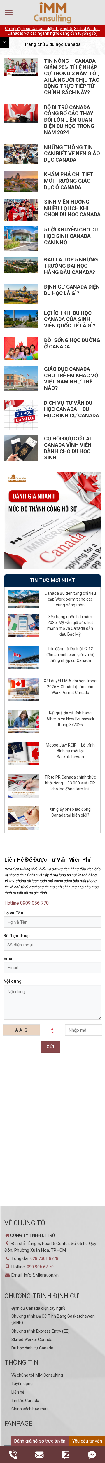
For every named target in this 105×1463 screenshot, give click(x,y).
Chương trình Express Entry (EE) (40, 1331)
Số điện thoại (17, 935)
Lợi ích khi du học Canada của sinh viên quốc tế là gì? (69, 319)
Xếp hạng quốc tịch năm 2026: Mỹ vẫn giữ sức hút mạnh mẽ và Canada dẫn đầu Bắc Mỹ (70, 625)
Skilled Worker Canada (31, 1339)
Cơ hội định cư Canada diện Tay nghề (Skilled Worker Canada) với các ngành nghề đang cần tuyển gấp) (52, 31)
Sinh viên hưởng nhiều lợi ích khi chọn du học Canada (72, 208)
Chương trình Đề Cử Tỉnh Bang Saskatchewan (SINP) (53, 1319)
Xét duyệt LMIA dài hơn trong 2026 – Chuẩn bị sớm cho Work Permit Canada (70, 687)
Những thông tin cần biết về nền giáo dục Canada (72, 153)
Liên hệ (17, 1392)
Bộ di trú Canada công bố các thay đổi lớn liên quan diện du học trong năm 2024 (69, 119)
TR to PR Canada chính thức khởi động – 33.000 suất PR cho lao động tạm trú (70, 783)
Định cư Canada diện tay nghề (38, 1308)
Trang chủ (34, 44)
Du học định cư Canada (32, 1348)
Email (9, 958)
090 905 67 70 (40, 1267)
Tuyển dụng (22, 1383)
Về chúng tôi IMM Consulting (37, 1375)
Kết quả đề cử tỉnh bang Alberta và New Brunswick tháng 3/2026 (70, 719)
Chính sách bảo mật (29, 1409)
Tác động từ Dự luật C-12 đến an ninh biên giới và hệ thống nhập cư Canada (70, 654)
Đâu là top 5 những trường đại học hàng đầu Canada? (71, 266)
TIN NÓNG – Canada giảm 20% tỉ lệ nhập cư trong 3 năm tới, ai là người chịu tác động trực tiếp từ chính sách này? (71, 76)
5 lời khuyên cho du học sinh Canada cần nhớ (71, 235)
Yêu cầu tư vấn (87, 1441)
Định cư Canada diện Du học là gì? (72, 290)
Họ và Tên (13, 913)
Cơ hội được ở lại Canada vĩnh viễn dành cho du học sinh (68, 448)
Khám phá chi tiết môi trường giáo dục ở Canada (68, 180)
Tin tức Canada (25, 1400)
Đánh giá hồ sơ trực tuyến (39, 1441)
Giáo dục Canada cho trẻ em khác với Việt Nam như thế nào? (72, 378)
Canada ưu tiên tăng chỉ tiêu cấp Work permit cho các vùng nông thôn (70, 599)
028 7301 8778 (44, 1258)
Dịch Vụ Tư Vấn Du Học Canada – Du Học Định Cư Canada (71, 409)
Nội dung (13, 981)
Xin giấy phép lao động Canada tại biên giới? (70, 812)
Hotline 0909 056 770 (26, 903)
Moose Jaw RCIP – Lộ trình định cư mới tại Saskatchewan (70, 751)
